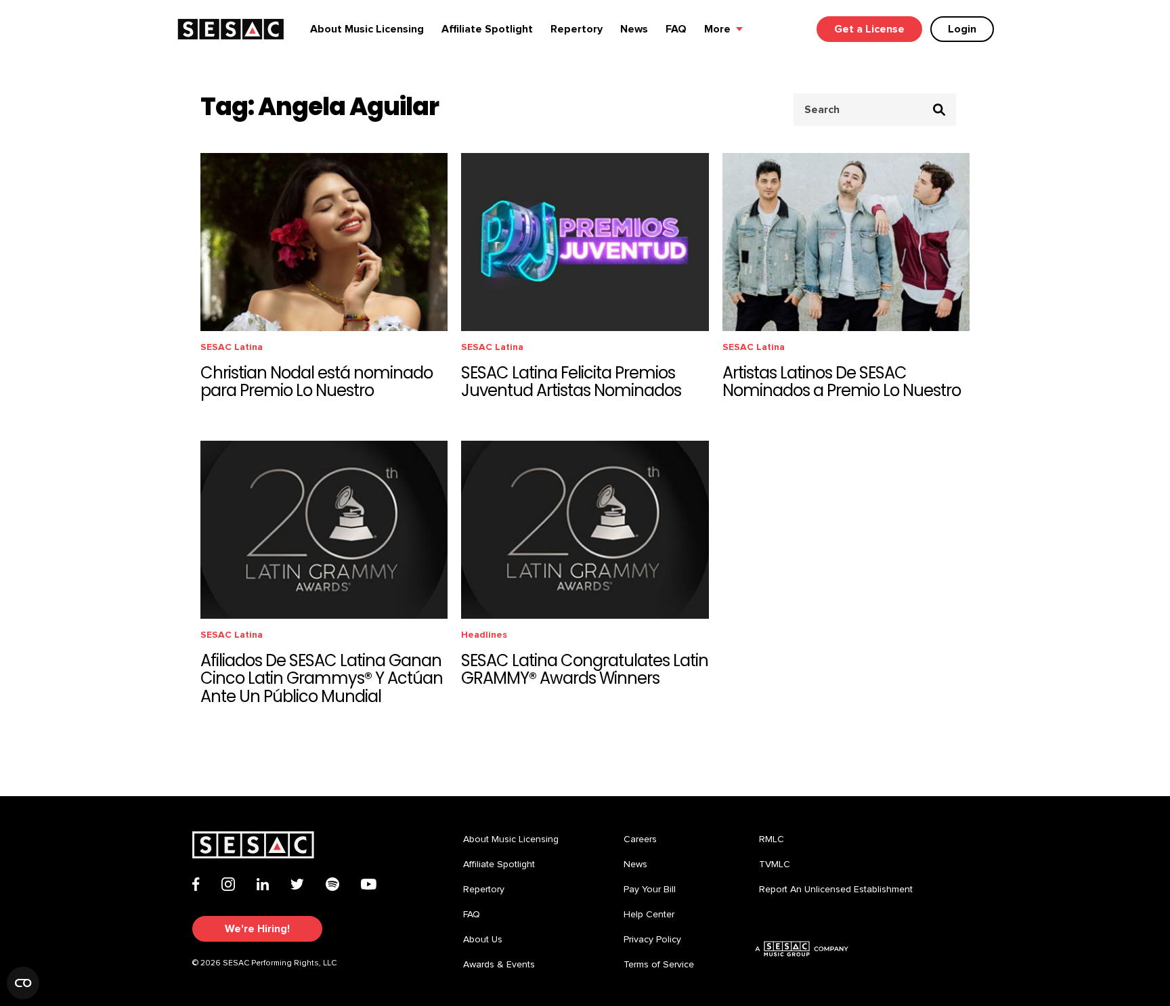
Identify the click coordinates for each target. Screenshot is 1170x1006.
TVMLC (774, 864)
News (634, 29)
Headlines (484, 634)
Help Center (649, 914)
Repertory (576, 29)
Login (962, 29)
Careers (640, 839)
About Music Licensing (367, 29)
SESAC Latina (231, 347)
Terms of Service (659, 964)
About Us (482, 939)
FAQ (676, 29)
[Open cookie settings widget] (23, 983)
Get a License (869, 29)
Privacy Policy (652, 939)
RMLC (771, 839)
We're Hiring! (257, 929)
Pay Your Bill (650, 889)
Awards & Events (499, 964)
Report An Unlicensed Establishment (836, 889)
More (717, 29)
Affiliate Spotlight (487, 29)
